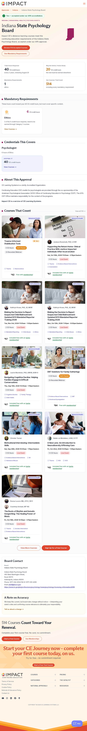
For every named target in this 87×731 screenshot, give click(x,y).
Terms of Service (8, 681)
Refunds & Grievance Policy (11, 690)
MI (30, 457)
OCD (67, 460)
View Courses (10, 129)
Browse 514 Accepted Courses (15, 48)
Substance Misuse (12, 460)
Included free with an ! (63, 274)
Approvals (5, 10)
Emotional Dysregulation (57, 399)
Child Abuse (27, 332)
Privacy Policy (7, 684)
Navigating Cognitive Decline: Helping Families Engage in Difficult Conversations (21, 379)
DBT (74, 396)
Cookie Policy (6, 687)
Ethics (36, 332)
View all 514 (80, 211)
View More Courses (29, 548)
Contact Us (5, 693)
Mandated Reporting (12, 332)
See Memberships (32, 639)
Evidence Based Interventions (67, 264)
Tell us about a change (13, 609)
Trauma (8, 269)
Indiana (15, 10)
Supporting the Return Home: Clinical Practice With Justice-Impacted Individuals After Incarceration (63, 249)
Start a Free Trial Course (43, 665)
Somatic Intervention (21, 528)
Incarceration (53, 267)
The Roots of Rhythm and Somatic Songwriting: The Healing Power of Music (19, 513)
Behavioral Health (34, 218)
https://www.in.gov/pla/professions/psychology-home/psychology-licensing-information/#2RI (39, 587)
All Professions (35, 284)
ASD (60, 460)
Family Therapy (26, 394)
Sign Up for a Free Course (56, 548)
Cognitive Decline (11, 394)
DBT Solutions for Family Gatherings (63, 372)
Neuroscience (19, 269)
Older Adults (10, 397)
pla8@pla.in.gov (15, 585)
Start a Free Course (11, 639)
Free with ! (24, 275)
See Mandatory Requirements (15, 53)
